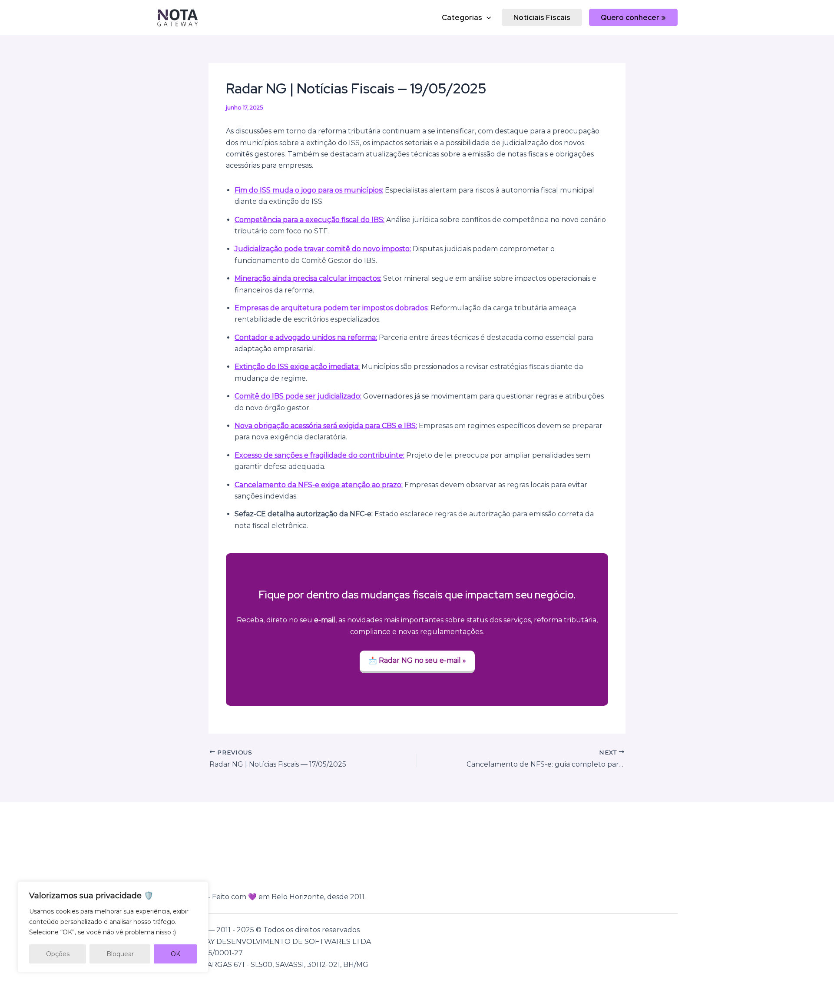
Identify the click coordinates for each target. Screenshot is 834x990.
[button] (486, 17)
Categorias (462, 17)
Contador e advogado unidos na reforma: (306, 337)
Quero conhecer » (633, 17)
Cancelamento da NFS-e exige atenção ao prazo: (319, 485)
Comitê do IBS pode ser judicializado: (298, 396)
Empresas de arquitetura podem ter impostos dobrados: (332, 308)
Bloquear (120, 954)
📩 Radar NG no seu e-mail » (417, 660)
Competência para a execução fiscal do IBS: (309, 220)
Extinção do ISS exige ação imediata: (297, 366)
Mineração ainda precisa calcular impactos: (308, 278)
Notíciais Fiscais (541, 17)
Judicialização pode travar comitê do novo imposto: (323, 249)
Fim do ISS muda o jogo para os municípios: (309, 190)
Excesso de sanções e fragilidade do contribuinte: (319, 455)
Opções (58, 954)
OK (175, 954)
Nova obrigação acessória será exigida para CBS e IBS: (326, 426)
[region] (112, 927)
